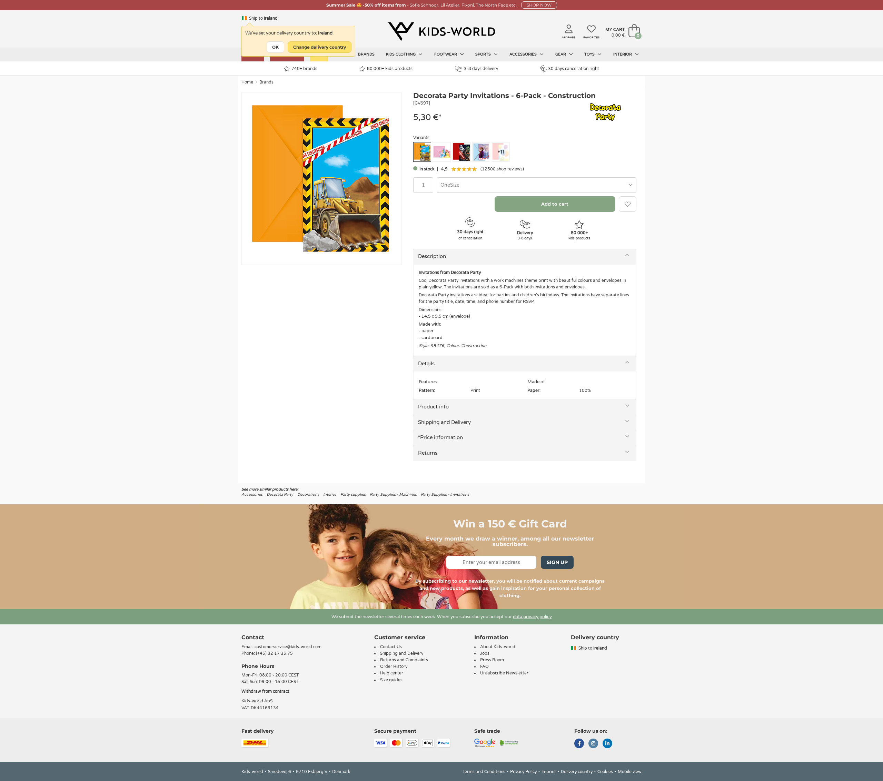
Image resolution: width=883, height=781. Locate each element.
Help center (391, 673)
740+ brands (304, 68)
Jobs (484, 653)
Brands (366, 54)
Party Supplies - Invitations (445, 494)
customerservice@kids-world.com (288, 646)
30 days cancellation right (573, 68)
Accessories (523, 54)
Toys (590, 54)
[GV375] (481, 151)
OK (275, 47)
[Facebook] (579, 744)
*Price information (440, 437)
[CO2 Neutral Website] (509, 742)
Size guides (391, 680)
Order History (393, 666)
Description (432, 256)
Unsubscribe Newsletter (504, 673)
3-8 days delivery (481, 68)
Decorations (308, 494)
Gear (561, 54)
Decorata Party (280, 494)
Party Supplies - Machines (393, 494)
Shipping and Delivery (444, 422)
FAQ (484, 666)
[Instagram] (593, 744)
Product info (433, 407)
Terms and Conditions (484, 771)
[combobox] (536, 185)
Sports (483, 54)
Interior (623, 54)
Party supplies (353, 494)
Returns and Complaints (404, 660)
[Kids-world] (441, 31)
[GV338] (441, 151)
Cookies (605, 771)
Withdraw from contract (265, 691)
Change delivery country (319, 47)
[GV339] (461, 151)
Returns (427, 453)
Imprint (549, 771)
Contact (252, 637)
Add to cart (554, 204)
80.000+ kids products (390, 68)
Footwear (446, 54)
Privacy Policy (523, 771)
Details (426, 363)
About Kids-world (497, 646)
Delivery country (577, 771)
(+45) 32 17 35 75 (274, 653)
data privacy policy (532, 617)
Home (247, 82)
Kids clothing (401, 54)
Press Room (492, 660)
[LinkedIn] (607, 744)
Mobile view (630, 771)
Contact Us (391, 646)
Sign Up (557, 562)
